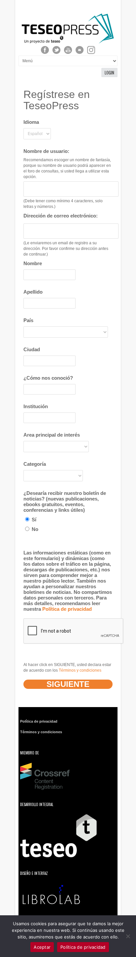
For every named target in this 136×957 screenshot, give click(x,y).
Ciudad (31, 349)
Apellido (33, 292)
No (34, 529)
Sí (33, 519)
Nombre (32, 263)
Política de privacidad (67, 609)
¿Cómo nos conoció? (48, 378)
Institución (35, 406)
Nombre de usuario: (46, 151)
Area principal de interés (51, 435)
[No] (127, 936)
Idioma (31, 122)
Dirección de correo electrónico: (60, 215)
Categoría (34, 464)
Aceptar (42, 947)
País (28, 320)
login (109, 72)
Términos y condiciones (80, 670)
